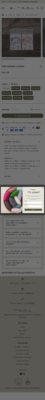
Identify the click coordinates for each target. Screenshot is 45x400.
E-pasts (26, 204)
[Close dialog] (43, 188)
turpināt (33, 209)
